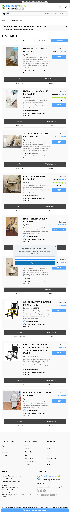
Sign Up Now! (35, 263)
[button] (35, 248)
